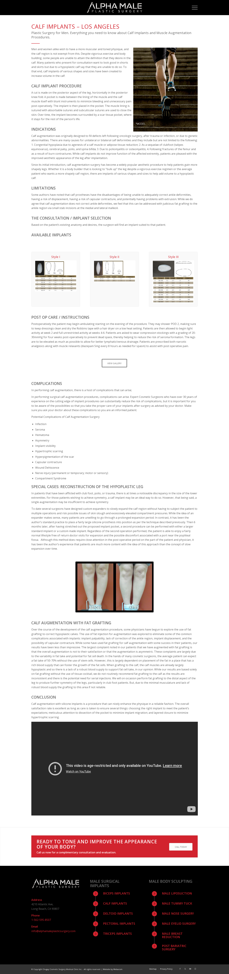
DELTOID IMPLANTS (118, 913)
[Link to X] (185, 968)
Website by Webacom (112, 969)
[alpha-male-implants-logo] (114, 7)
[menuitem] (193, 7)
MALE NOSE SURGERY (178, 913)
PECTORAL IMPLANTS (119, 924)
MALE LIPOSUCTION (177, 893)
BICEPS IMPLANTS (116, 893)
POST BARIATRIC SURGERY (174, 947)
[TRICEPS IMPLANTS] (95, 933)
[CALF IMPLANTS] (95, 903)
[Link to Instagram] (195, 968)
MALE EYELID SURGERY (179, 924)
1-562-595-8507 (41, 920)
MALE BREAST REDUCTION (172, 935)
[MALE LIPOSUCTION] (154, 893)
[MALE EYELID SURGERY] (154, 923)
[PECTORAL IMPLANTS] (95, 923)
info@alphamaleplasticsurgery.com (53, 931)
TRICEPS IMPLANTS (117, 934)
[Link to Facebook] (180, 968)
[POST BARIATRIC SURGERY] (154, 946)
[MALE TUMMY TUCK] (154, 903)
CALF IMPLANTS (115, 903)
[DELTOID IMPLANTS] (95, 913)
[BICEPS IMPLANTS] (95, 893)
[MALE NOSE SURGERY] (154, 913)
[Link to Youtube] (190, 968)
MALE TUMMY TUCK (177, 903)
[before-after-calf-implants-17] (114, 587)
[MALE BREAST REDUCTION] (154, 933)
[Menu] (193, 7)
